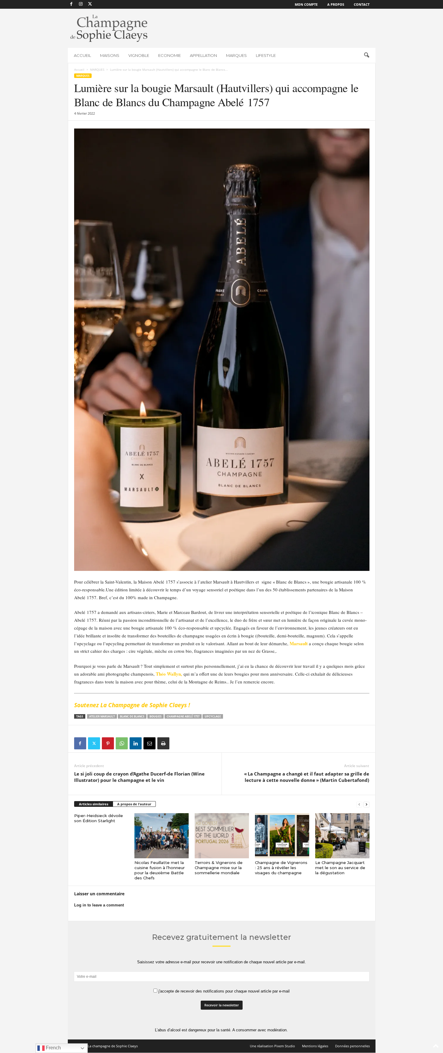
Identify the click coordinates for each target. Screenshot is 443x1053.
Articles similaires (93, 804)
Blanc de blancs (132, 716)
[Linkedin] (136, 743)
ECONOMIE (169, 55)
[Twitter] (94, 743)
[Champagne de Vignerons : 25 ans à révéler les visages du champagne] (282, 835)
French (53, 1047)
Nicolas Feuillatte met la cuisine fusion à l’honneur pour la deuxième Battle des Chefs (159, 870)
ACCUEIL (82, 55)
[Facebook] (71, 4)
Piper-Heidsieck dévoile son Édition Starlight (98, 818)
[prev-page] (359, 804)
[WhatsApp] (122, 743)
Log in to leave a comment (99, 905)
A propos (335, 4)
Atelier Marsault (102, 716)
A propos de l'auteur (134, 804)
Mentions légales (315, 1046)
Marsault (299, 643)
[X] (90, 4)
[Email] (149, 743)
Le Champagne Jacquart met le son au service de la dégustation (340, 867)
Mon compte (306, 4)
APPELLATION (203, 55)
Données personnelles (352, 1046)
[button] (366, 55)
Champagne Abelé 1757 (183, 716)
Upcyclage (213, 716)
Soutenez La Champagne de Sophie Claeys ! (132, 705)
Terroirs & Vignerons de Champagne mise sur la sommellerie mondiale (219, 867)
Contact (361, 4)
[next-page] (366, 804)
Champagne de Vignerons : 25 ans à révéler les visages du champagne (281, 867)
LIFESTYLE (266, 55)
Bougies (155, 716)
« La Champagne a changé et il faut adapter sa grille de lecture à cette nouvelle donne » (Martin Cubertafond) (306, 777)
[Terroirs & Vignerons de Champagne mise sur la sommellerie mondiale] (222, 835)
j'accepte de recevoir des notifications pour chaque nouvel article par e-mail (223, 991)
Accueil (79, 69)
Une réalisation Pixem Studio (272, 1046)
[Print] (163, 743)
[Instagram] (80, 4)
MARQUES (236, 55)
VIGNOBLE (138, 55)
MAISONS (109, 55)
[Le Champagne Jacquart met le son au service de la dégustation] (342, 835)
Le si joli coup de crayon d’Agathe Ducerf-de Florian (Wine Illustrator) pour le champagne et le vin (139, 777)
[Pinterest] (108, 743)
